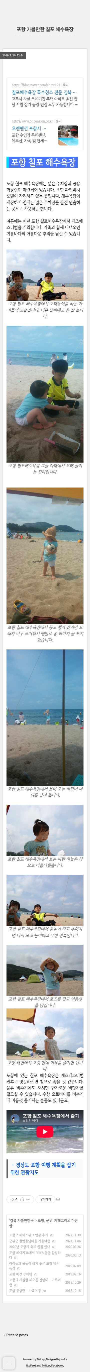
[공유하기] (22, 1199)
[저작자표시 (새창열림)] (58, 1199)
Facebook (57, 1365)
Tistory (40, 1359)
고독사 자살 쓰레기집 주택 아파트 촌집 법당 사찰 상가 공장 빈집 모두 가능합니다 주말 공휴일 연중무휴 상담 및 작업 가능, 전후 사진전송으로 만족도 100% (45, 101)
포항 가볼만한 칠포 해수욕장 (45, 30)
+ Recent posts (16, 1335)
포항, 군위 (45, 1220)
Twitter (46, 1365)
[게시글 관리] (28, 1199)
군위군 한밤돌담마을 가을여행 (29, 1241)
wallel (64, 1359)
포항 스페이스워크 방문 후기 (28, 1235)
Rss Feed (31, 1365)
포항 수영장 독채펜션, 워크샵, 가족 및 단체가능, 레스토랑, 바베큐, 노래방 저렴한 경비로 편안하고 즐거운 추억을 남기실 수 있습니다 (29, 137)
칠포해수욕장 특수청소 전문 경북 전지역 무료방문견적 (44, 92)
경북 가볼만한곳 (22, 1220)
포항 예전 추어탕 (20, 1274)
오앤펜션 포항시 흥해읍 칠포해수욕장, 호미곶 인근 (29, 128)
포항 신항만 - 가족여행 (25, 1290)
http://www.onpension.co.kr (32, 121)
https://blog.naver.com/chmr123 (36, 85)
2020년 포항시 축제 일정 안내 (29, 1247)
